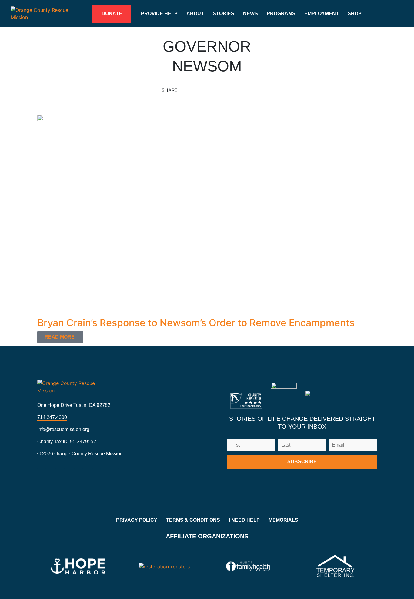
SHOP (355, 13)
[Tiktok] (114, 472)
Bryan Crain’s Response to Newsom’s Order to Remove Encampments (196, 323)
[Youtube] (78, 472)
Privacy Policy (136, 520)
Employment (321, 13)
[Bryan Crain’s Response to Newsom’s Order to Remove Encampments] (188, 215)
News (250, 13)
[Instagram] (41, 472)
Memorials (283, 520)
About (195, 13)
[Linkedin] (96, 472)
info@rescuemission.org (63, 429)
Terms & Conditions (193, 520)
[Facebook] (60, 472)
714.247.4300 (52, 417)
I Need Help (244, 520)
